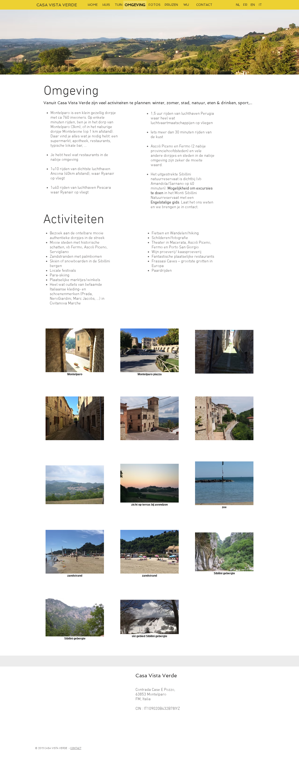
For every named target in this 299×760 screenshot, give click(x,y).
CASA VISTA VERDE (56, 5)
